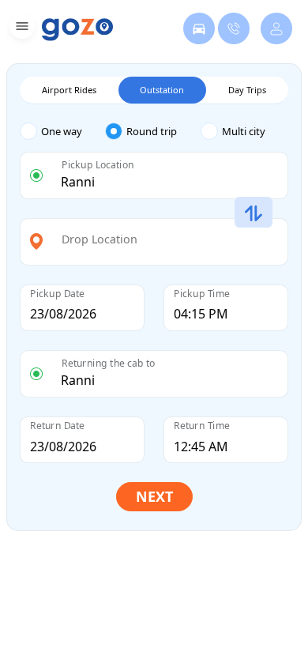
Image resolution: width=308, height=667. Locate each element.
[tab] (62, 131)
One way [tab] (61, 131)
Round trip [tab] (151, 131)
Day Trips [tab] (247, 90)
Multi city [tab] (243, 131)
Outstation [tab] (162, 90)
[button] (20, 29)
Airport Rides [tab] (69, 90)
